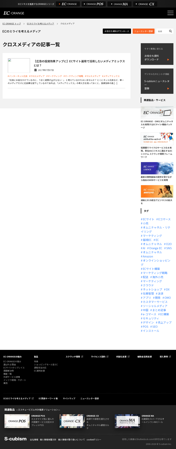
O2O (169, 244)
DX (167, 289)
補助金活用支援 (144, 356)
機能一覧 (7, 373)
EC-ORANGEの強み (12, 356)
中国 (145, 310)
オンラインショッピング (155, 262)
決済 (160, 293)
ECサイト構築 (151, 269)
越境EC (147, 240)
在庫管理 (148, 293)
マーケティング (152, 236)
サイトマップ (69, 398)
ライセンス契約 (98, 356)
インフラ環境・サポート (14, 379)
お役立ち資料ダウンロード (116, 31)
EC (157, 240)
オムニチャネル (152, 244)
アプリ (147, 297)
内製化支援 (121, 356)
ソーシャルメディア (155, 306)
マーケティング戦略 (155, 273)
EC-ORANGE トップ (12, 23)
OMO (167, 297)
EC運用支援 (39, 370)
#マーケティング (54, 76)
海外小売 (157, 277)
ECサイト (148, 219)
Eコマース (164, 219)
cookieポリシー (94, 439)
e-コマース (149, 314)
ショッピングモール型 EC (46, 364)
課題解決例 (8, 370)
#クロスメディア (37, 76)
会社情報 (34, 439)
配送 (145, 277)
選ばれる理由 (9, 364)
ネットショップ (152, 289)
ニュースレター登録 (143, 31)
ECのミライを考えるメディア (40, 23)
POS (145, 326)
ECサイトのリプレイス (14, 367)
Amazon (148, 256)
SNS (169, 248)
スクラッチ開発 (73, 356)
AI (144, 248)
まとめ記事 (159, 310)
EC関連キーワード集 (48, 398)
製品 (36, 356)
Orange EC (155, 248)
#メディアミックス (111, 76)
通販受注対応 (40, 367)
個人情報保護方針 (48, 439)
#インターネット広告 (18, 76)
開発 (158, 297)
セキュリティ (151, 318)
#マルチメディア (92, 76)
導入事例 (164, 356)
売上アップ (165, 322)
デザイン (148, 322)
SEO (155, 326)
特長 (36, 361)
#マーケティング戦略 (73, 76)
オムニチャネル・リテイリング (155, 229)
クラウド (148, 285)
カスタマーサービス (155, 302)
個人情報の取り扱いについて (71, 439)
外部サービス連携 (11, 376)
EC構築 (164, 314)
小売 (145, 223)
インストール (151, 331)
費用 (5, 383)
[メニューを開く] (170, 13)
